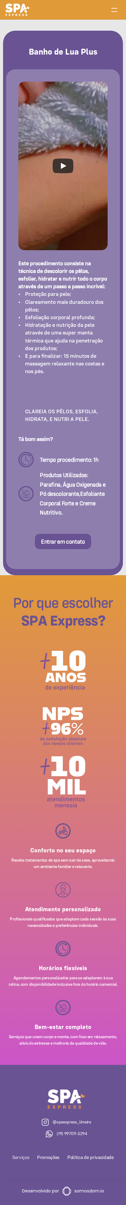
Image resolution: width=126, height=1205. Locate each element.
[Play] (63, 166)
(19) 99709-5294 (72, 1133)
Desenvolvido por (40, 1191)
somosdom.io (89, 1191)
